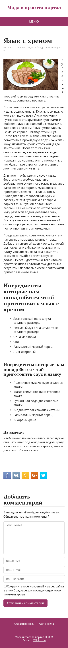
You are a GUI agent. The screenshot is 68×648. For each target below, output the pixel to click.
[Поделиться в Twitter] (43, 475)
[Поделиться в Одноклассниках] (25, 475)
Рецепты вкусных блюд (30, 47)
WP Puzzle (39, 640)
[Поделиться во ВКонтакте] (16, 475)
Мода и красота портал (34, 7)
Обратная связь (24, 623)
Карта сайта (46, 623)
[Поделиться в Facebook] (7, 475)
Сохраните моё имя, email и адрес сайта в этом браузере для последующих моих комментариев (33, 590)
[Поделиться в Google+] (34, 475)
